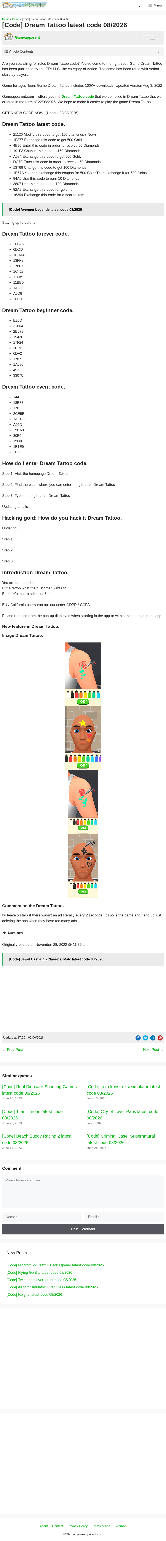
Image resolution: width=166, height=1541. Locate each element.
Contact (57, 1526)
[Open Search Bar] (138, 5)
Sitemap (120, 1526)
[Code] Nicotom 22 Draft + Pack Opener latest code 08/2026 (55, 1265)
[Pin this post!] (160, 1039)
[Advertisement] (83, 1000)
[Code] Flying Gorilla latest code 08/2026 (39, 1272)
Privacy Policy (77, 1526)
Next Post (151, 1050)
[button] (83, 674)
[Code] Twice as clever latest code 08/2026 (41, 1280)
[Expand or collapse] (158, 51)
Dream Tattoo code (77, 96)
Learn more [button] (15, 932)
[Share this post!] (138, 1039)
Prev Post (15, 1050)
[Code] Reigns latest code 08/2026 (34, 1294)
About (44, 1526)
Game (15, 19)
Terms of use (101, 1526)
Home (5, 19)
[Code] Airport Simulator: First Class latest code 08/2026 (52, 1287)
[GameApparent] (24, 5)
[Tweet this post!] (145, 1039)
